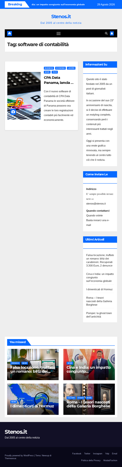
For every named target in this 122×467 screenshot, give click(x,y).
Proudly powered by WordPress (19, 455)
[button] (106, 33)
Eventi (81, 398)
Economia (60, 68)
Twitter (87, 453)
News (47, 72)
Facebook (76, 453)
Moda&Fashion (110, 460)
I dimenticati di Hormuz (99, 289)
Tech (55, 72)
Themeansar (10, 458)
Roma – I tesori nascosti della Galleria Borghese (99, 301)
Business (49, 68)
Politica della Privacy (91, 460)
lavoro (71, 68)
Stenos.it (61, 16)
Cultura (71, 398)
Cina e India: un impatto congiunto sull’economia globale (89, 371)
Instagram (97, 453)
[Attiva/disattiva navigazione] (58, 33)
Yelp (107, 453)
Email (114, 453)
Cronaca (15, 363)
